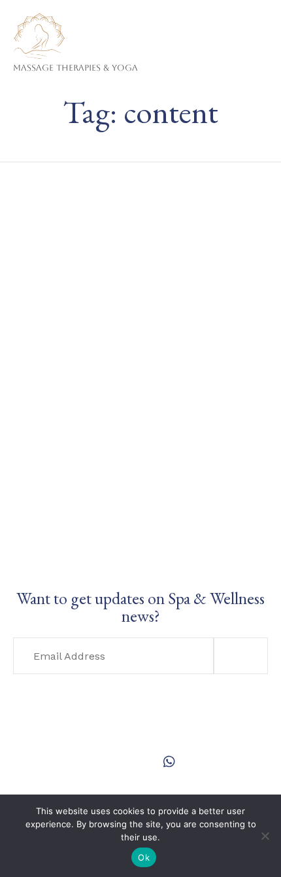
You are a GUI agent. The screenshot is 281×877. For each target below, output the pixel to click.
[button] (241, 655)
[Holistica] (75, 24)
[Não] (264, 835)
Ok (144, 857)
